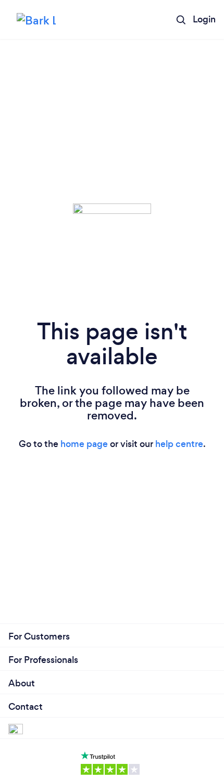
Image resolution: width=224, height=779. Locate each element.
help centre (179, 444)
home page (84, 444)
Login (204, 19)
